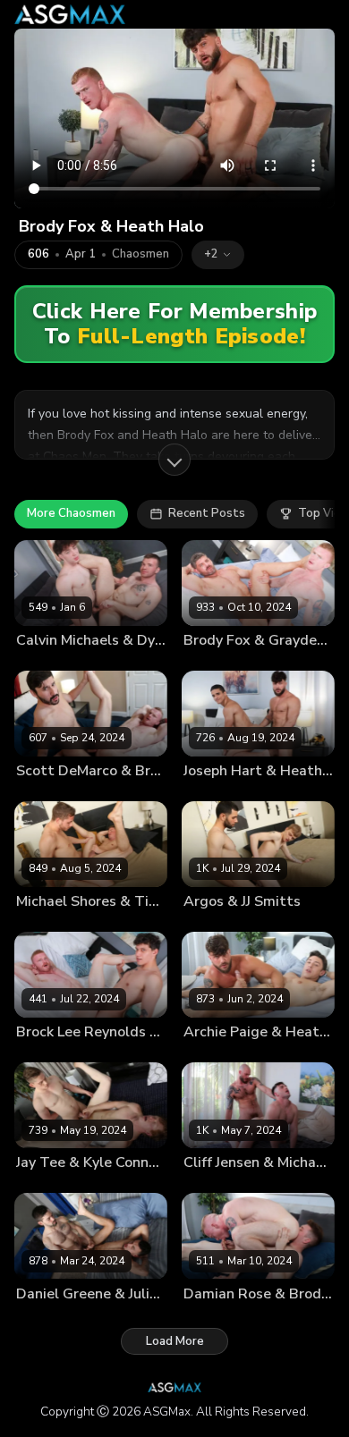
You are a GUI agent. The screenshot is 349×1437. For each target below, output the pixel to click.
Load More (175, 1341)
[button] (218, 255)
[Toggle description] (174, 460)
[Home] (69, 14)
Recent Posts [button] (206, 513)
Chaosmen (140, 254)
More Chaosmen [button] (71, 513)
